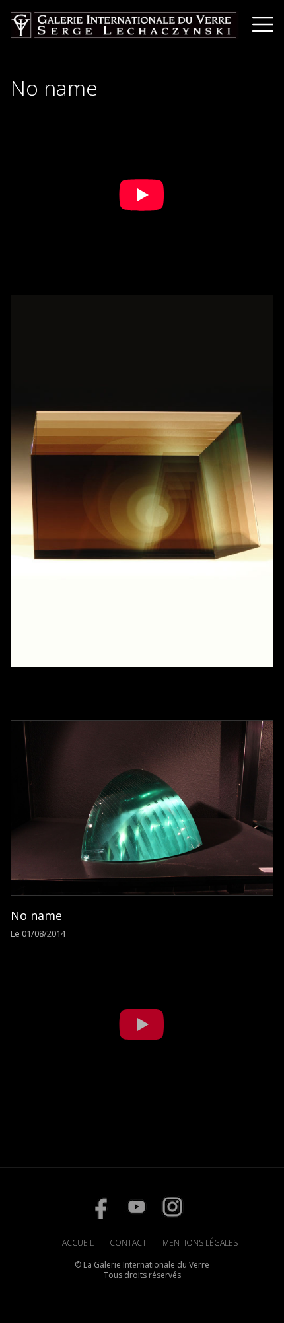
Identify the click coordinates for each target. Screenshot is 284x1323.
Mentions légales (200, 1242)
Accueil (78, 1242)
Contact (128, 1242)
